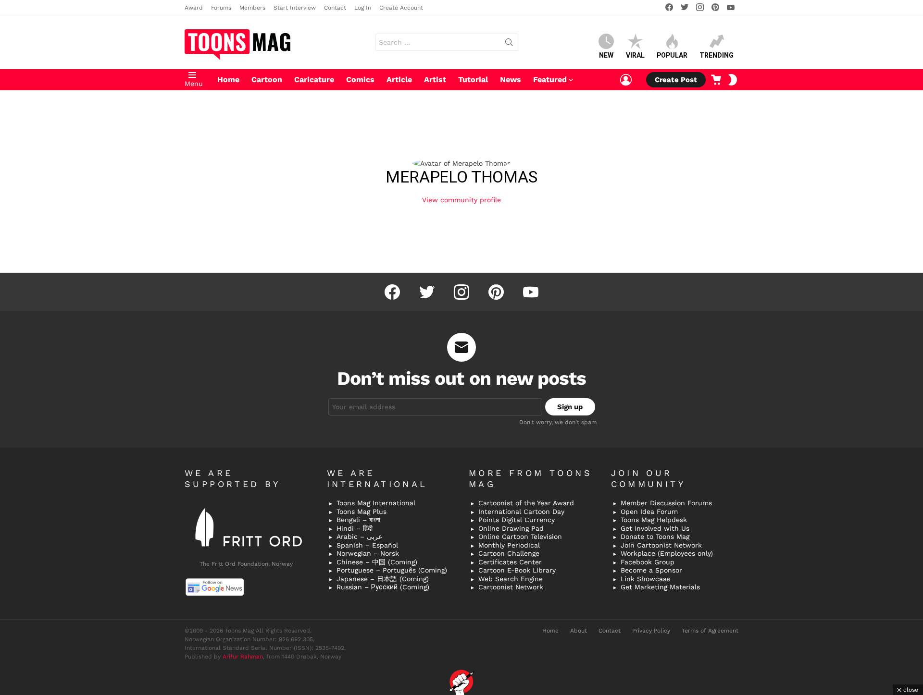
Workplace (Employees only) (667, 553)
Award (194, 7)
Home (228, 79)
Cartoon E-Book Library (517, 570)
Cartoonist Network (510, 587)
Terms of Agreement (710, 630)
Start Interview (295, 7)
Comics (360, 79)
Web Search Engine (510, 579)
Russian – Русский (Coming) (383, 587)
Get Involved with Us (655, 528)
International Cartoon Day (521, 511)
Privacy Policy (651, 630)
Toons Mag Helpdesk (654, 520)
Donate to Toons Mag (655, 536)
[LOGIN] (626, 79)
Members (252, 7)
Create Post (676, 79)
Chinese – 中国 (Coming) (377, 562)
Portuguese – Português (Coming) (392, 570)
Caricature (314, 79)
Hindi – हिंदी (355, 528)
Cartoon (266, 79)
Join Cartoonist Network (661, 545)
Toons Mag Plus (362, 511)
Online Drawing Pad (511, 528)
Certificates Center (510, 562)
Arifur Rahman (243, 656)
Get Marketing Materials (660, 587)
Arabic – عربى (359, 536)
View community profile (461, 200)
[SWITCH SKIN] (732, 79)
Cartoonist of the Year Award (526, 503)
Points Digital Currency (516, 520)
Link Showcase (645, 579)
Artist (435, 79)
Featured (550, 79)
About (578, 630)
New (606, 55)
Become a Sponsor (651, 570)
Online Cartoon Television (520, 536)
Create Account (401, 7)
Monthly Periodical (509, 545)
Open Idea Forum (649, 511)
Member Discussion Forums (666, 503)
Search (509, 44)
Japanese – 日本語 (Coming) (383, 579)
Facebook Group (647, 562)
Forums (221, 7)
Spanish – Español (367, 545)
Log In (362, 7)
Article (399, 79)
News (510, 79)
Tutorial (473, 79)
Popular (672, 55)
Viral (635, 55)
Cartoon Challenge (508, 553)
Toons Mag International (376, 503)
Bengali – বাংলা (358, 520)
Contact (335, 7)
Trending (716, 55)
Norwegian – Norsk (368, 553)
